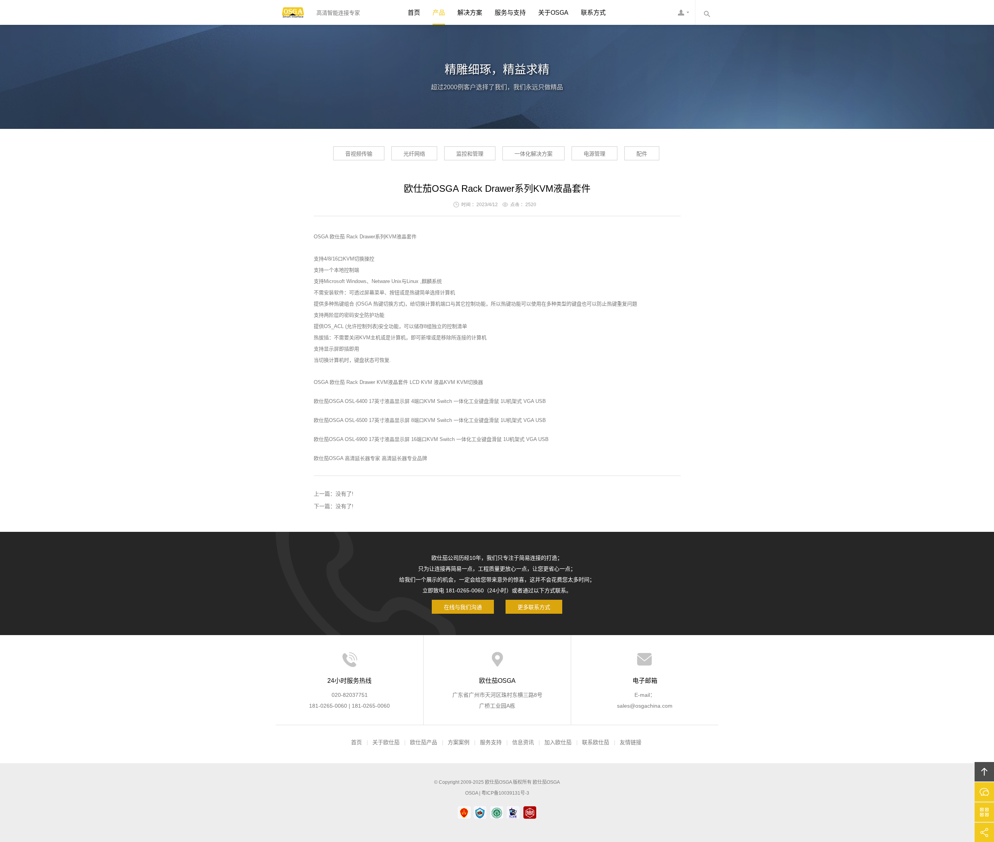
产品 (439, 12)
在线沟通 (984, 792)
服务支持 (491, 742)
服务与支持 (510, 12)
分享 (984, 832)
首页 (414, 12)
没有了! (344, 494)
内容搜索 (706, 12)
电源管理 (594, 154)
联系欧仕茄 (595, 742)
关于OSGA (553, 12)
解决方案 (469, 12)
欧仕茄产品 (423, 742)
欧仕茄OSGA (293, 12)
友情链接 (630, 742)
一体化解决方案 (533, 154)
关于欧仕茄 (386, 742)
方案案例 (458, 742)
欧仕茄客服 (683, 12)
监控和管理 (469, 154)
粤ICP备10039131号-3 (505, 793)
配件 (641, 154)
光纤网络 (414, 154)
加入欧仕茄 (558, 742)
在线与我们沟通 (463, 607)
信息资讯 (523, 742)
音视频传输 (358, 154)
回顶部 (984, 771)
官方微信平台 (984, 812)
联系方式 (593, 12)
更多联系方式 (534, 607)
